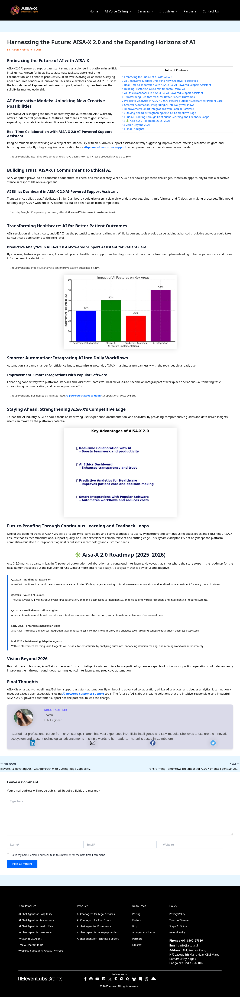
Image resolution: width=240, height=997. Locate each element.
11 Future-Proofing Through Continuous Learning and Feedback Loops (165, 117)
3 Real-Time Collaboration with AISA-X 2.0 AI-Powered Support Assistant (166, 84)
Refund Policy (177, 932)
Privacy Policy (177, 914)
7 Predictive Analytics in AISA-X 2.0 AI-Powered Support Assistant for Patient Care (172, 100)
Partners (190, 11)
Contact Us (211, 11)
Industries (167, 11)
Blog (135, 926)
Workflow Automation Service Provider (40, 951)
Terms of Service (179, 920)
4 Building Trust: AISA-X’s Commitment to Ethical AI (153, 88)
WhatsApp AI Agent (29, 938)
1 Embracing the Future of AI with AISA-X (147, 77)
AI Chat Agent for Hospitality (35, 914)
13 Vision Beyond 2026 (136, 124)
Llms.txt (136, 944)
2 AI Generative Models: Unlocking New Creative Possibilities (160, 80)
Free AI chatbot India (30, 944)
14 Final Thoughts (133, 128)
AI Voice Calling (117, 11)
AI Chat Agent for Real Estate (94, 920)
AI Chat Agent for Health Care (35, 926)
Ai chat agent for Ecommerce (94, 926)
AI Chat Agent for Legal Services (96, 914)
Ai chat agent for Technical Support (98, 938)
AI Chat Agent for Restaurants (36, 920)
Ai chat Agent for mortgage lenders (98, 932)
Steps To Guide (178, 926)
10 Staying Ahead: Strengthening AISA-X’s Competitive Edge (159, 113)
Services (144, 11)
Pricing (136, 914)
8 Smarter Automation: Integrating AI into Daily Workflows (158, 104)
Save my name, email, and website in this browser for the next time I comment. (58, 855)
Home (93, 11)
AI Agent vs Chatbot (144, 932)
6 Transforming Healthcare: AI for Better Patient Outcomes (158, 97)
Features (137, 920)
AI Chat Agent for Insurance (34, 932)
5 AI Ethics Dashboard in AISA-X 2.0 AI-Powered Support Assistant (162, 93)
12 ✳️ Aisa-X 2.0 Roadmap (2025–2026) (146, 120)
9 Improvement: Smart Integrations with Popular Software (158, 108)
